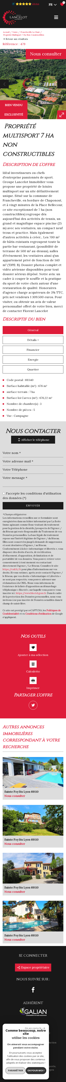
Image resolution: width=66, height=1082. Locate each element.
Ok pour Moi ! (35, 1070)
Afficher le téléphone (35, 439)
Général (33, 330)
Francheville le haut (30, 32)
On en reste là (33, 1028)
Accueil (6, 32)
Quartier (33, 369)
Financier (33, 349)
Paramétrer (15, 1070)
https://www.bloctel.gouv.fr (31, 593)
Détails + (33, 340)
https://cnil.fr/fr (12, 569)
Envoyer (33, 505)
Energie (33, 359)
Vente (15, 32)
